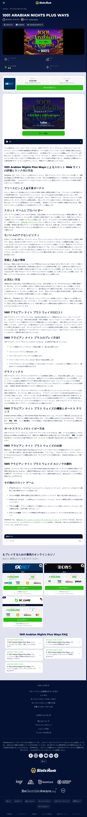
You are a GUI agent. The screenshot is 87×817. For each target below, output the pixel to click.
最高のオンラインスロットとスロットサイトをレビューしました (38, 520)
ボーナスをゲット (50, 88)
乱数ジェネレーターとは (43, 709)
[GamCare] (45, 784)
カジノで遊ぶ (43, 42)
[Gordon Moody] (64, 784)
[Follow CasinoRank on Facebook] (30, 758)
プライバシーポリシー (43, 727)
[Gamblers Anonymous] (30, 784)
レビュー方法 (43, 731)
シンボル (43, 697)
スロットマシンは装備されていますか (43, 694)
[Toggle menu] (4, 3)
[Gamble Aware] (38, 793)
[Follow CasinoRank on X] (40, 758)
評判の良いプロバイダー (29, 222)
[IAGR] (19, 784)
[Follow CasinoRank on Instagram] (35, 758)
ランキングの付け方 (43, 735)
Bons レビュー (64, 591)
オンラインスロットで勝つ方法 (43, 705)
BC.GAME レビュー (22, 623)
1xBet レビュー (23, 591)
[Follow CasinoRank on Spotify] (51, 758)
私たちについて (43, 723)
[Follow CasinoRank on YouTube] (46, 758)
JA (42, 764)
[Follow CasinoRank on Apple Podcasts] (56, 758)
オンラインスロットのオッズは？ (43, 701)
